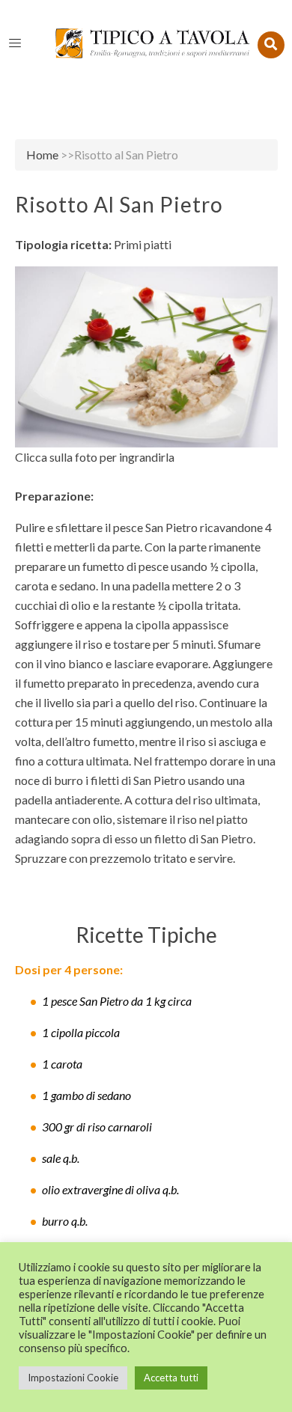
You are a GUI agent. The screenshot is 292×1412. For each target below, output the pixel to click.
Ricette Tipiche (146, 934)
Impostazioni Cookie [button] (73, 1378)
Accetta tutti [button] (171, 1378)
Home (42, 154)
